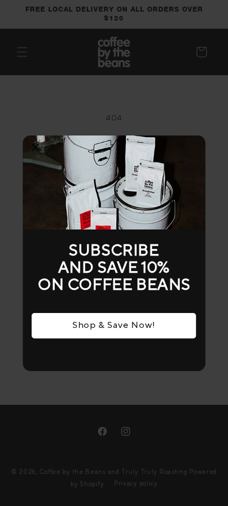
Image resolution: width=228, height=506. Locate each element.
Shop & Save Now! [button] (114, 325)
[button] (35, 148)
